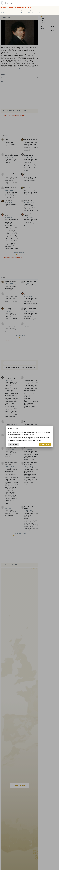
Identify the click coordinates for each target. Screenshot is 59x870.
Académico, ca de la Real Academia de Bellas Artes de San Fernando (19, 13)
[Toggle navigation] (56, 3)
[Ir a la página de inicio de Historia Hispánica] (7, 3)
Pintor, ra (41, 13)
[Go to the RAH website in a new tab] (2, 3)
